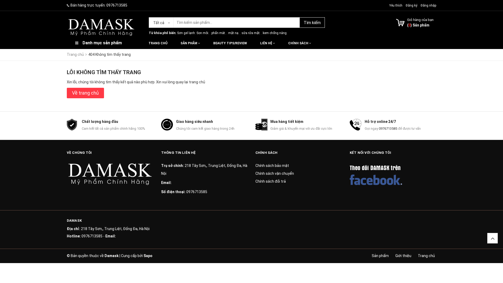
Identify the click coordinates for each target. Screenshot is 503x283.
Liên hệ (266, 43)
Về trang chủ (85, 93)
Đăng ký (411, 5)
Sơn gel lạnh (186, 33)
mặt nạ (233, 33)
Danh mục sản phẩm (102, 42)
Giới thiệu (403, 256)
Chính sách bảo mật (272, 166)
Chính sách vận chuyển (274, 173)
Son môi (202, 33)
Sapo (148, 256)
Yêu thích (396, 5)
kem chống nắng (275, 33)
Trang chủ (158, 43)
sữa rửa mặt (251, 33)
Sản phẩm (189, 43)
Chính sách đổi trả (270, 181)
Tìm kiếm (312, 22)
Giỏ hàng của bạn (420, 20)
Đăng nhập (428, 5)
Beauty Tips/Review (230, 43)
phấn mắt (218, 33)
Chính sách (298, 43)
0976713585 (116, 5)
